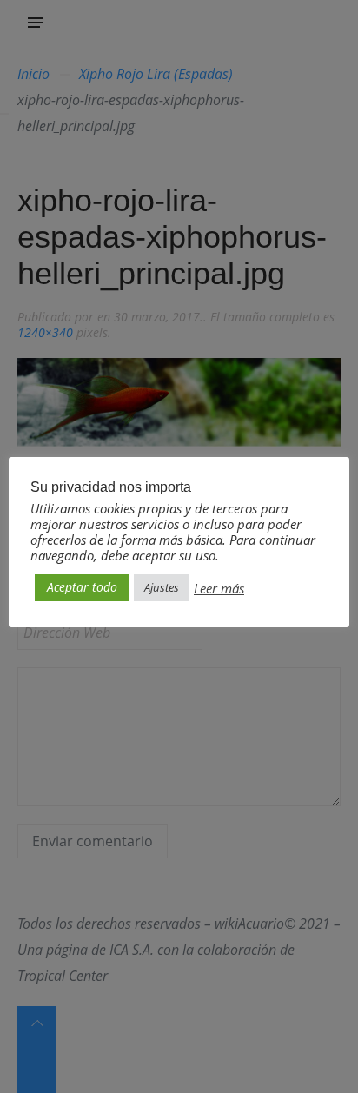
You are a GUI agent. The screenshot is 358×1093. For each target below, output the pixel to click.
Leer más (219, 588)
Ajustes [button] (161, 587)
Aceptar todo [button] (82, 587)
